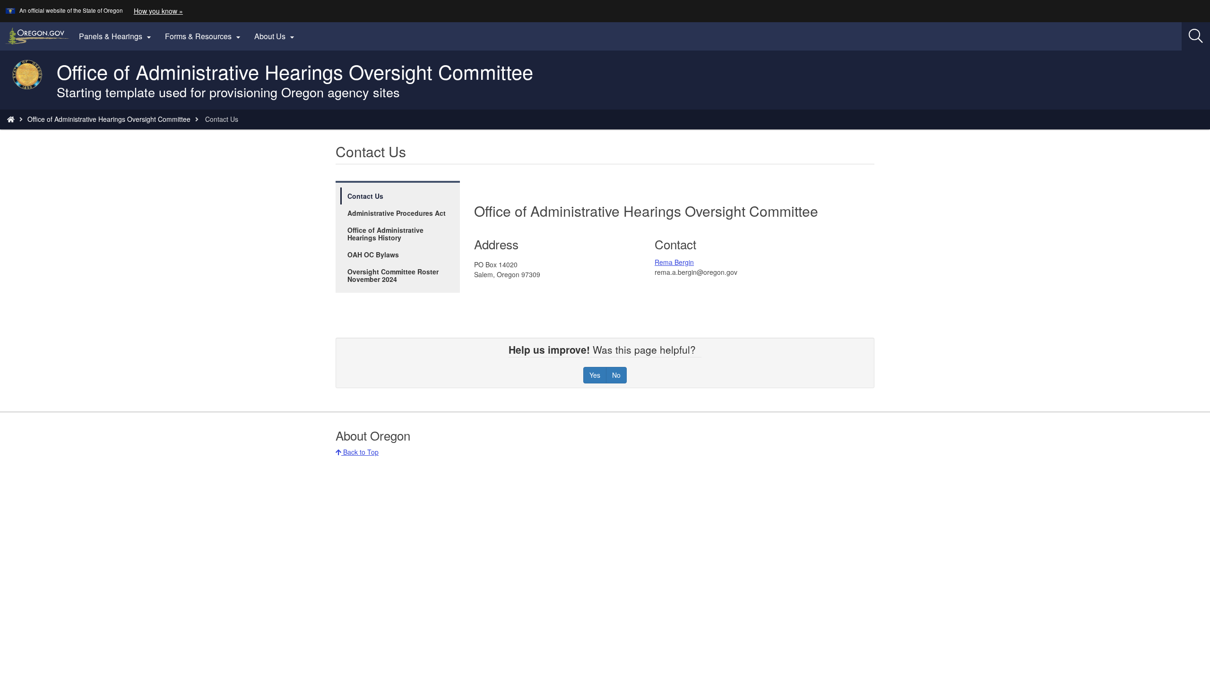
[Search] (1196, 36)
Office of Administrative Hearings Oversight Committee (108, 119)
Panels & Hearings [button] (116, 36)
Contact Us (365, 196)
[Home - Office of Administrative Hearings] (11, 119)
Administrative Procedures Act (396, 213)
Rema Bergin (674, 262)
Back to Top (360, 452)
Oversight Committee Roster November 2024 (393, 275)
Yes (594, 375)
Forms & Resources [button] (204, 36)
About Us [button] (275, 36)
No (616, 375)
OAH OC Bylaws (373, 254)
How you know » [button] (158, 11)
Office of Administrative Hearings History (385, 233)
